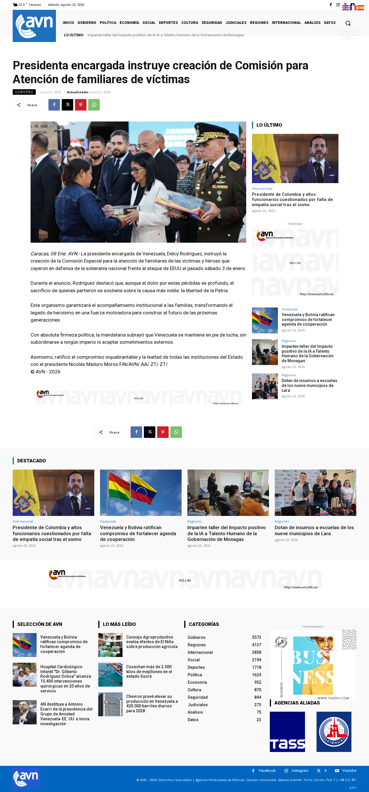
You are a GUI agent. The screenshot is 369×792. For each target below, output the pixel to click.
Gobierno (24, 92)
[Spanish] (361, 7)
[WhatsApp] (94, 105)
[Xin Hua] (334, 732)
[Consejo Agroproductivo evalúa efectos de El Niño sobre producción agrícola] (110, 645)
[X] (67, 105)
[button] (348, 23)
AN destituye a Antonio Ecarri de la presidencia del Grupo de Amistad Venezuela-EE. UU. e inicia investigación (66, 714)
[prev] (343, 35)
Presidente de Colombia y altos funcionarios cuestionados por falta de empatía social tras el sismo (292, 199)
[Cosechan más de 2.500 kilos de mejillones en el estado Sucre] (110, 675)
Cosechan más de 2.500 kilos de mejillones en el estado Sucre (149, 671)
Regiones (289, 340)
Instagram (300, 770)
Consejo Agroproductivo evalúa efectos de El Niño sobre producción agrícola (152, 642)
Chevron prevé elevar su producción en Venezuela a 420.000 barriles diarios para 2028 (152, 703)
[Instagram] (338, 4)
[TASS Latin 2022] (287, 732)
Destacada (290, 309)
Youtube (349, 770)
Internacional (262, 188)
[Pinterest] (80, 105)
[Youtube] (337, 771)
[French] (353, 7)
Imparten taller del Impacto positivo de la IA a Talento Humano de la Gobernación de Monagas (166, 35)
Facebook (267, 770)
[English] (346, 7)
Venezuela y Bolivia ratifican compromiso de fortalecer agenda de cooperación (308, 319)
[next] (352, 35)
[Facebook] (330, 4)
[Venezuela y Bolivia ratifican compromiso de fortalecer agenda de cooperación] (265, 320)
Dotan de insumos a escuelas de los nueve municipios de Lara (309, 385)
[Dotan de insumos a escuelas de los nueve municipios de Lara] (265, 386)
